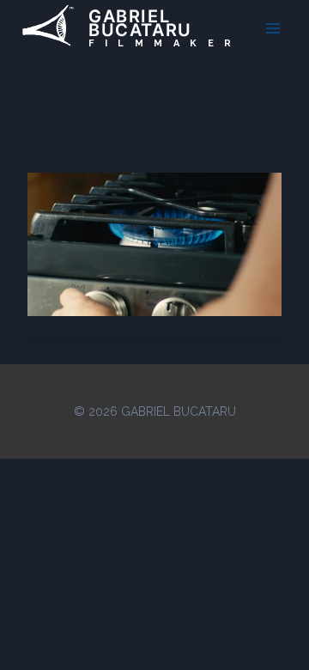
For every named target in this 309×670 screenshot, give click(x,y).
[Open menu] (272, 28)
